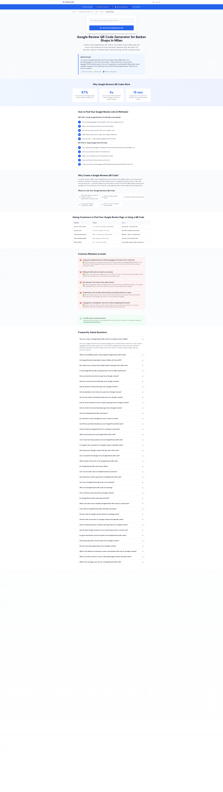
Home (74, 12)
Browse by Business (122, 7)
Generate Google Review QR (112, 28)
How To (158, 2)
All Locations (136, 7)
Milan (102, 12)
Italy (96, 12)
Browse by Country (103, 7)
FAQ (153, 2)
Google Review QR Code (86, 12)
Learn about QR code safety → (92, 322)
